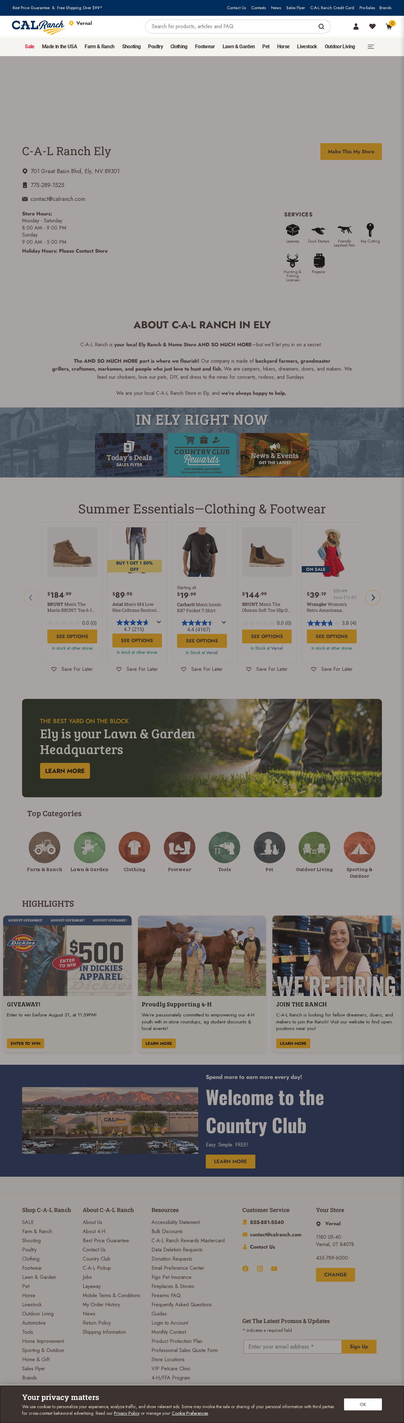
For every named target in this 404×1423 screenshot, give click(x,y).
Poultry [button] (155, 47)
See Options (72, 636)
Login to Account (170, 1322)
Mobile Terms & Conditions (111, 1295)
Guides (159, 1313)
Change (335, 1274)
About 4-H (94, 1231)
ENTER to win (25, 1043)
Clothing (30, 1258)
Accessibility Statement (176, 1222)
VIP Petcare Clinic (171, 1368)
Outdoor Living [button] (340, 47)
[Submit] (322, 26)
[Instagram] (260, 1269)
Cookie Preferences (190, 1413)
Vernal (212, 652)
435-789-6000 (332, 1258)
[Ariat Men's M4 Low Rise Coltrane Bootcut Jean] (137, 552)
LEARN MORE (159, 1043)
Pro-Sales (367, 8)
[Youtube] (274, 1269)
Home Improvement (43, 1341)
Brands (385, 8)
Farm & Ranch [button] (99, 47)
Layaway (92, 1286)
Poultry (29, 1249)
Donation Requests (172, 1258)
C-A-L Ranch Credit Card (332, 8)
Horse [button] (283, 47)
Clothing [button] (178, 47)
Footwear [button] (205, 47)
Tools (27, 1332)
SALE (28, 1222)
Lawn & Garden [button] (239, 47)
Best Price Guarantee (31, 8)
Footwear (32, 1268)
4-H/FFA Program (171, 1377)
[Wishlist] (372, 26)
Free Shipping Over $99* (79, 8)
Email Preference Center (178, 1268)
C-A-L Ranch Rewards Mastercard (188, 1240)
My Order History (101, 1304)
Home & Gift (36, 1359)
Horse (28, 1295)
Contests (258, 8)
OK (363, 1404)
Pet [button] (265, 47)
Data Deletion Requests (177, 1249)
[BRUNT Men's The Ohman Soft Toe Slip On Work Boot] (267, 552)
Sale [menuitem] (29, 47)
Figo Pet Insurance (172, 1277)
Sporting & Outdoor (43, 1350)
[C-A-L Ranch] (38, 26)
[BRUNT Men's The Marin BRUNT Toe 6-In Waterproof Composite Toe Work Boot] (72, 552)
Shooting (31, 1240)
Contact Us (236, 8)
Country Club (96, 1258)
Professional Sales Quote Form (185, 1350)
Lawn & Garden (39, 1277)
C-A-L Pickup (97, 1268)
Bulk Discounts (167, 1231)
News (276, 8)
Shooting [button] (131, 47)
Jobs (87, 1277)
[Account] (356, 26)
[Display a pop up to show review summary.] (159, 622)
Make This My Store (351, 151)
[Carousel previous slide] (31, 597)
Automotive (34, 1322)
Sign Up (359, 1346)
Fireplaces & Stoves (173, 1286)
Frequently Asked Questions (182, 1304)
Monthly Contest (169, 1332)
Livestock (32, 1304)
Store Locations (168, 1359)
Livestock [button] (307, 47)
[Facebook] (245, 1269)
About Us (92, 1222)
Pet (25, 1286)
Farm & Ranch (37, 1231)
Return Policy (97, 1322)
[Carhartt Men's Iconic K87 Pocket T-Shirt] (202, 552)
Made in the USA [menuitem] (59, 47)
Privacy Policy (127, 1413)
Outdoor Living (38, 1313)
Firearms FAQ (166, 1295)
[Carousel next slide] (372, 597)
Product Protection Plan (177, 1341)
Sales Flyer (295, 8)
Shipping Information (104, 1332)
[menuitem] (29, 46)
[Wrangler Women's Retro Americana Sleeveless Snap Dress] (332, 552)
